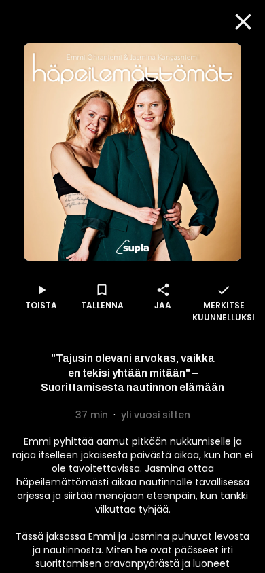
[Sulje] (243, 21)
